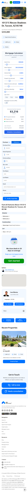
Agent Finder (4, 422)
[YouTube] (9, 410)
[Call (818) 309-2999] (11, 2)
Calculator (4, 447)
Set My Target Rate (12, 198)
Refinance (16, 142)
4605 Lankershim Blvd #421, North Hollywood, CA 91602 (14, 467)
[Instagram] (2, 410)
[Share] (24, 311)
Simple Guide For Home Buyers (8, 453)
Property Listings (5, 442)
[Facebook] (7, 410)
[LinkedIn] (5, 410)
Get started (16, 2)
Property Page (14, 361)
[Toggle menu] (25, 2)
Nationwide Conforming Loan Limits (9, 451)
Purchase (6, 142)
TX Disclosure (17, 476)
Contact (3, 433)
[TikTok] (12, 410)
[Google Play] (5, 414)
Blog (3, 440)
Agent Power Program (6, 424)
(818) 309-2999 (7, 462)
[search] (22, 2)
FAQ (3, 431)
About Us (4, 420)
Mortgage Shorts (5, 444)
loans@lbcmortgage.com (9, 464)
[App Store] (13, 414)
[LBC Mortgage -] (5, 2)
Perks (3, 449)
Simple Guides (5, 427)
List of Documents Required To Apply (9, 456)
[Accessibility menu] (24, 489)
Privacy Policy (9, 476)
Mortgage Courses (5, 429)
